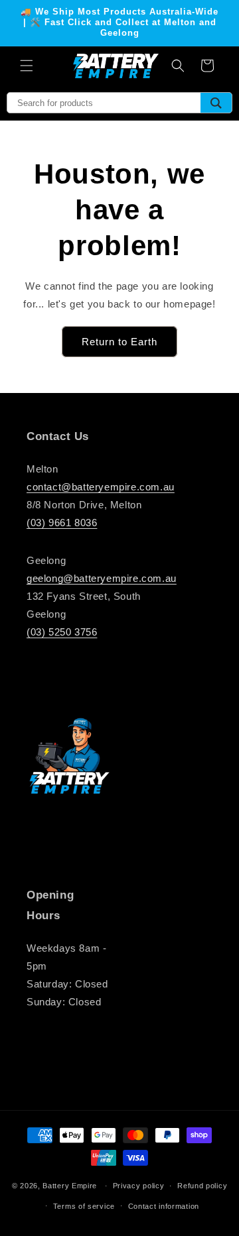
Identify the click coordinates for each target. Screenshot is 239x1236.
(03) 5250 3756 (62, 632)
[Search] (216, 103)
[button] (26, 65)
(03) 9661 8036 (62, 522)
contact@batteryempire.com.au (101, 486)
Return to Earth (119, 341)
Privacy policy (139, 1186)
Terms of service (84, 1206)
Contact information (163, 1206)
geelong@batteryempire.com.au (102, 578)
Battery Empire (69, 1186)
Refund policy (202, 1186)
